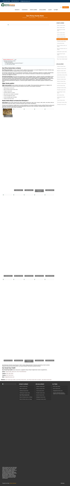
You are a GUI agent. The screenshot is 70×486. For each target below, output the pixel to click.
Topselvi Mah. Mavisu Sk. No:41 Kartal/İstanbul (16, 371)
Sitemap (62, 483)
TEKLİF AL (65, 7)
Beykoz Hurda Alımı (61, 70)
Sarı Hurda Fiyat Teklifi (10, 379)
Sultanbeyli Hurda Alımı (61, 98)
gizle (15, 59)
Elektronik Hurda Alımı (62, 51)
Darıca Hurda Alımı (61, 77)
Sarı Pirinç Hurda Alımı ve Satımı (34, 379)
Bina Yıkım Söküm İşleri (62, 59)
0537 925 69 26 (15, 1)
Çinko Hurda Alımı (61, 34)
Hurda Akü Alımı (60, 43)
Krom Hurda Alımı (61, 32)
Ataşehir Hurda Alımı (61, 68)
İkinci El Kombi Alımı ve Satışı (62, 49)
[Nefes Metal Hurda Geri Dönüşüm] (8, 4)
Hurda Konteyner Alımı (62, 56)
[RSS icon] (67, 1)
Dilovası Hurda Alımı (61, 79)
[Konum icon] (66, 1)
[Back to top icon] (66, 483)
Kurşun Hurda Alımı (61, 37)
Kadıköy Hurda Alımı (61, 83)
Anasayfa (24, 17)
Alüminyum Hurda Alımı (61, 30)
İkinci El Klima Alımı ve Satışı (62, 46)
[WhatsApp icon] (63, 1)
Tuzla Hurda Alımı (61, 100)
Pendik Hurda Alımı (61, 89)
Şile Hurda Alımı (60, 95)
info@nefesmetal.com (25, 1)
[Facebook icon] (64, 1)
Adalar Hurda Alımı (61, 66)
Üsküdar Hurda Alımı (61, 104)
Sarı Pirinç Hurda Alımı (43, 17)
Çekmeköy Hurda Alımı (62, 74)
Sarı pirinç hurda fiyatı (46, 379)
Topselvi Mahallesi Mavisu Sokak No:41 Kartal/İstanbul (59, 393)
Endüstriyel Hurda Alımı (61, 54)
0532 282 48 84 (6, 1)
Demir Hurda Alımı (61, 25)
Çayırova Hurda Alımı (61, 72)
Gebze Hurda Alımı (61, 81)
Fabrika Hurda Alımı (61, 41)
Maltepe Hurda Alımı (61, 87)
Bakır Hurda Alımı (61, 27)
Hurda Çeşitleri (32, 17)
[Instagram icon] (65, 1)
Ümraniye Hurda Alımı (62, 102)
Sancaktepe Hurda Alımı (61, 92)
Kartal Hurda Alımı (61, 85)
